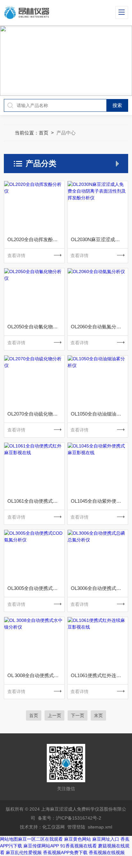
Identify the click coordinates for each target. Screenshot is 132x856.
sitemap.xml (100, 826)
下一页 (77, 715)
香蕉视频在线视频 (107, 852)
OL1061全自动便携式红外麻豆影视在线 (35, 501)
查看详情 (16, 255)
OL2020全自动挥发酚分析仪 (35, 239)
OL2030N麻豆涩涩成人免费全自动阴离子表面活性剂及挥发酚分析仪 (99, 239)
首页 (43, 132)
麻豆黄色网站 (77, 839)
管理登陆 (76, 826)
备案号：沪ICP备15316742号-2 (69, 818)
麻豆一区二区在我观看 (40, 839)
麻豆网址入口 (105, 839)
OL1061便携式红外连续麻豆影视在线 (99, 675)
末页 (98, 715)
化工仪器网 (53, 826)
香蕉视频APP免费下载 (65, 852)
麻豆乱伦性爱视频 (24, 852)
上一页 (54, 715)
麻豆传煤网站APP (41, 845)
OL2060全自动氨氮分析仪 (98, 326)
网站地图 (9, 839)
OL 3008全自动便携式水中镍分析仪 (35, 675)
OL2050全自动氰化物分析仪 (35, 326)
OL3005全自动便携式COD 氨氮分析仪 (35, 588)
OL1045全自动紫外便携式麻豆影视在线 (99, 501)
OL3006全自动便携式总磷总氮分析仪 (99, 588)
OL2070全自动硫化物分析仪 (35, 414)
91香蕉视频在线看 (78, 845)
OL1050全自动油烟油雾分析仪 (99, 414)
